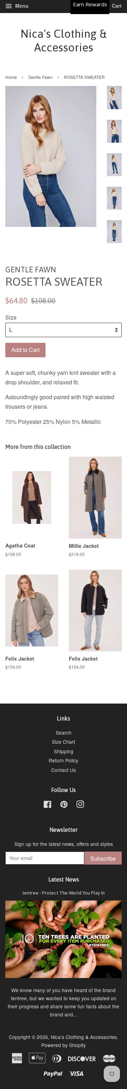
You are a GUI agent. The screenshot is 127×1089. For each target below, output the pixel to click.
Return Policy (63, 760)
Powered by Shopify (63, 1044)
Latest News (63, 879)
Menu (21, 5)
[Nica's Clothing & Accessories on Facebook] (47, 805)
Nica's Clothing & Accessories (63, 40)
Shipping (63, 751)
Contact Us (63, 769)
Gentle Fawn (40, 77)
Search (64, 732)
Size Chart (63, 741)
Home (11, 77)
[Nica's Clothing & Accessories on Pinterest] (64, 805)
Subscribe (103, 858)
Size (11, 317)
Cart (116, 5)
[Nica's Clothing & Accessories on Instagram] (80, 805)
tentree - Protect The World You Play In (63, 893)
